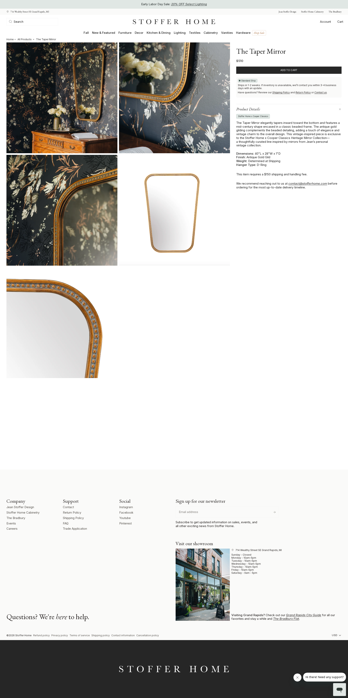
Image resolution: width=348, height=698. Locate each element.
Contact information (123, 635)
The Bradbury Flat (286, 619)
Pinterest (125, 523)
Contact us (320, 92)
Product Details (248, 109)
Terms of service (79, 635)
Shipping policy (100, 635)
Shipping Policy (281, 92)
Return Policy (303, 92)
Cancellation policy (147, 635)
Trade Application (75, 528)
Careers (12, 528)
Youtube (125, 518)
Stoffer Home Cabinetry (312, 11)
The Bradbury (335, 11)
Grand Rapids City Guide (303, 615)
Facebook (126, 512)
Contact (68, 507)
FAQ (65, 523)
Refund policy (41, 635)
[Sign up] (274, 512)
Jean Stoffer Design (287, 11)
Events (11, 523)
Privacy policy (59, 635)
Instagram (126, 507)
